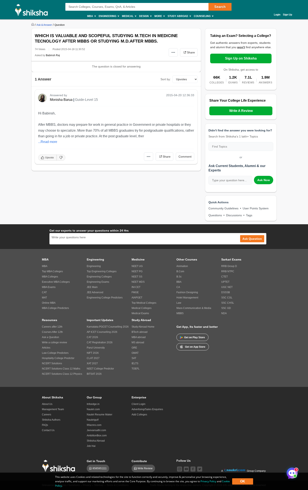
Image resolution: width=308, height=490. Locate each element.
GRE (134, 347)
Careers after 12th (52, 326)
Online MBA (49, 302)
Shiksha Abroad (96, 440)
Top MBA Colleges (52, 271)
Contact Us (48, 430)
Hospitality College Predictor (58, 358)
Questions (215, 215)
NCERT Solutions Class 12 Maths (61, 368)
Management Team (53, 409)
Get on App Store (195, 346)
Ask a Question (50, 337)
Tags (249, 215)
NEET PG (137, 271)
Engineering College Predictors (105, 297)
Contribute (139, 461)
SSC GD (226, 308)
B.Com (180, 271)
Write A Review (241, 111)
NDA (224, 313)
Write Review (145, 468)
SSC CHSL (227, 302)
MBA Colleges (50, 276)
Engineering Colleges (99, 276)
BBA (178, 281)
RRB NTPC (227, 271)
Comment (185, 156)
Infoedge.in (93, 404)
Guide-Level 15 (86, 99)
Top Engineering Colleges (101, 271)
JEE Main (92, 287)
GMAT (135, 352)
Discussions (234, 215)
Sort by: (165, 79)
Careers (46, 414)
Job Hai (91, 446)
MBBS (180, 313)
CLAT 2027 (93, 358)
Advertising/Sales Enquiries (147, 409)
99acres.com (94, 425)
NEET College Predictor (100, 368)
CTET (224, 276)
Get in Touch (96, 461)
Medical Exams (140, 313)
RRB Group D (229, 266)
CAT (44, 292)
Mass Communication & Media (193, 308)
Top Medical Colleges (144, 302)
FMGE (135, 292)
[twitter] (199, 469)
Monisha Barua (61, 99)
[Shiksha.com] (33, 9)
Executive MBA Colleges (56, 281)
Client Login (138, 404)
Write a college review (54, 342)
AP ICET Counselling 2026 (102, 332)
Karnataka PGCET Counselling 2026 (108, 326)
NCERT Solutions (52, 363)
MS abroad (138, 342)
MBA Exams (49, 287)
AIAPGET (137, 297)
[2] (291, 472)
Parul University (96, 347)
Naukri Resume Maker (99, 414)
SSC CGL (226, 297)
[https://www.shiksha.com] (33, 24)
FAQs (45, 425)
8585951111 (100, 468)
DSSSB (225, 292)
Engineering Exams (98, 281)
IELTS (135, 363)
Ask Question (252, 238)
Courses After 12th (52, 332)
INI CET (136, 287)
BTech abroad (140, 332)
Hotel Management (187, 297)
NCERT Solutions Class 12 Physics (62, 373)
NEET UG (137, 266)
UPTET (225, 281)
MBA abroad (139, 337)
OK (242, 481)
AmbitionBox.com (97, 435)
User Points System (256, 208)
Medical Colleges (141, 308)
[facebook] (193, 469)
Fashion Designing (187, 292)
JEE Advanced (95, 292)
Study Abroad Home (143, 326)
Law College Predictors (55, 352)
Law (178, 302)
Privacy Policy (208, 481)
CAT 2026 (92, 337)
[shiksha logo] (60, 465)
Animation (182, 266)
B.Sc (179, 276)
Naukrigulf (92, 419)
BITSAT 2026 (94, 373)
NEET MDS (138, 281)
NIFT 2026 (93, 352)
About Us (47, 404)
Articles (46, 347)
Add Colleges (139, 414)
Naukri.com (93, 409)
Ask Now (263, 180)
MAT (44, 297)
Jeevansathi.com (96, 430)
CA (178, 287)
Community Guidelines (223, 208)
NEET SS (137, 276)
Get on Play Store (194, 337)
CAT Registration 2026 (100, 342)
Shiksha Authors (51, 419)
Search (220, 7)
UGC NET (227, 287)
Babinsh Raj (53, 55)
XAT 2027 (92, 363)
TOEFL (136, 368)
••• (173, 52)
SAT (134, 358)
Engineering (94, 266)
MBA (44, 266)
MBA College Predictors (55, 308)
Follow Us (183, 460)
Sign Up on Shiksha (241, 58)
